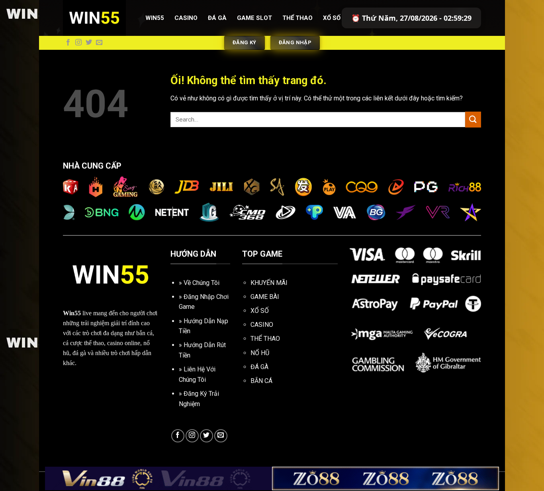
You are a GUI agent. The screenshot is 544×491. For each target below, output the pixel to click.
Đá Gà (217, 18)
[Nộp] (473, 119)
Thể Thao (297, 18)
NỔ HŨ (259, 353)
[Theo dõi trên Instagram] (78, 42)
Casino (186, 18)
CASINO (261, 324)
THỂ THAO (265, 338)
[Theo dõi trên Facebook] (68, 42)
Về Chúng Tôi (201, 283)
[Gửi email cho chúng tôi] (99, 42)
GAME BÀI (264, 296)
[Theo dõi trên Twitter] (89, 42)
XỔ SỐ (259, 310)
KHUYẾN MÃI (269, 283)
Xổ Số (331, 18)
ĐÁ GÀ (259, 367)
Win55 (154, 18)
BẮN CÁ (261, 381)
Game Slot (254, 18)
